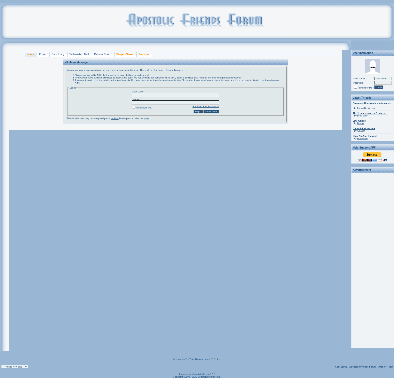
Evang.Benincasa (366, 108)
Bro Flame (362, 115)
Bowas (360, 123)
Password (358, 83)
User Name (359, 78)
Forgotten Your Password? (205, 106)
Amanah (361, 131)
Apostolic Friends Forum (362, 366)
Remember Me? (144, 107)
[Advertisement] (372, 235)
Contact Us (341, 366)
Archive (382, 366)
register (115, 118)
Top (391, 366)
